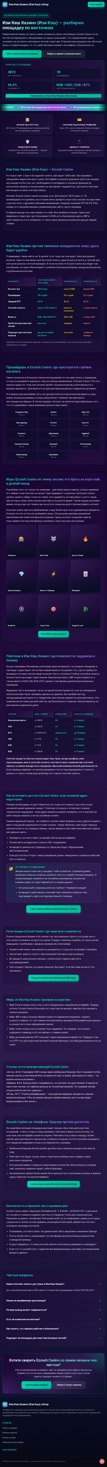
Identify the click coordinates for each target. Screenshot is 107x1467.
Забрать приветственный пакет (64, 53)
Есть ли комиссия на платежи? (23, 1319)
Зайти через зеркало (36, 1385)
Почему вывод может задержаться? (26, 1310)
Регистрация (96, 4)
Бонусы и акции (9, 1438)
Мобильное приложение (13, 1442)
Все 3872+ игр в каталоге (53, 634)
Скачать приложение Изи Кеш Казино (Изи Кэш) (53, 1184)
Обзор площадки (10, 1428)
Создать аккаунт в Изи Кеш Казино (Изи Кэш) (53, 978)
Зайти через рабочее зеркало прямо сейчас (53, 909)
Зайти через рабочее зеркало (22, 53)
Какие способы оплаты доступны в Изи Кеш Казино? (35, 1284)
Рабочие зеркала (10, 1433)
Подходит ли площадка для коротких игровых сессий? (36, 1338)
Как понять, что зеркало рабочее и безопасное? (32, 1328)
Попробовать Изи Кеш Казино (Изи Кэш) (53, 95)
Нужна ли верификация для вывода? (26, 1300)
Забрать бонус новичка (69, 1385)
